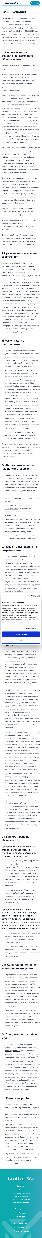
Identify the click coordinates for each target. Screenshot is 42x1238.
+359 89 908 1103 (22, 1231)
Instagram (22, 1217)
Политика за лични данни (21, 1193)
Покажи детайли (30, 628)
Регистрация (35, 3)
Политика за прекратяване (21, 1199)
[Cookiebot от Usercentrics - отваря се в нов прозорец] (31, 595)
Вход (26, 3)
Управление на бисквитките (21, 1202)
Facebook (22, 1213)
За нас (21, 1190)
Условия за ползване (21, 1196)
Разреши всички (21, 634)
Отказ (21, 640)
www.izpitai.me (12, 509)
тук (16, 1163)
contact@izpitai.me (11, 918)
